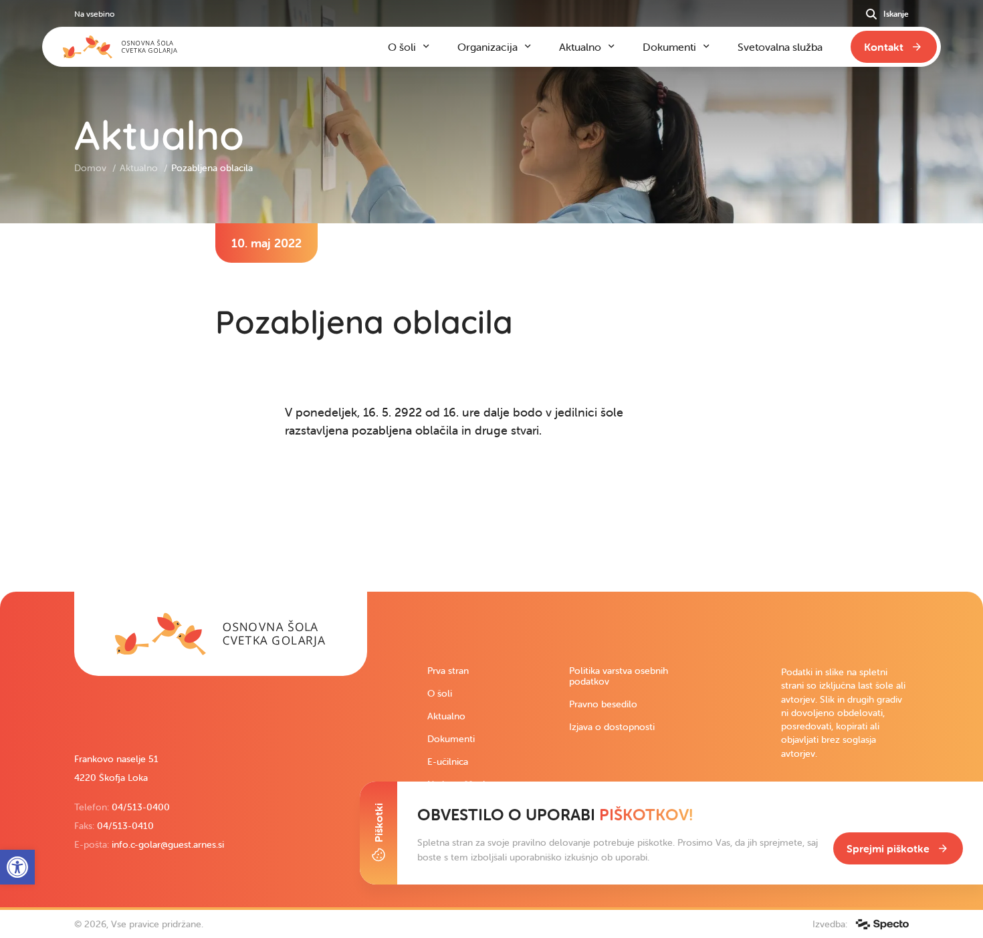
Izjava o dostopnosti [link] (612, 727)
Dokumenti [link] (451, 739)
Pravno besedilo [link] (603, 704)
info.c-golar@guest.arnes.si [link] (168, 844)
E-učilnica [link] (447, 761)
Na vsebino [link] (94, 14)
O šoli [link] (439, 693)
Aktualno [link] (140, 168)
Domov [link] (91, 168)
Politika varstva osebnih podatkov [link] (618, 676)
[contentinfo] (491, 407)
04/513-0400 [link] (141, 807)
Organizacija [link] (487, 46)
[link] (220, 634)
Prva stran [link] (448, 671)
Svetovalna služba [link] (780, 46)
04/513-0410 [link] (125, 826)
